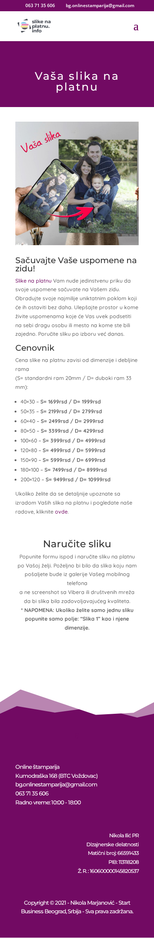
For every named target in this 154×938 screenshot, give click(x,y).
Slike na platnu (33, 280)
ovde (61, 511)
